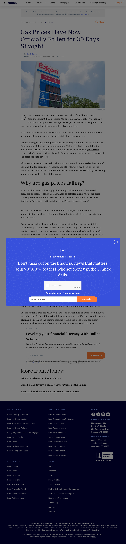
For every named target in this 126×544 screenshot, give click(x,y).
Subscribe (87, 299)
